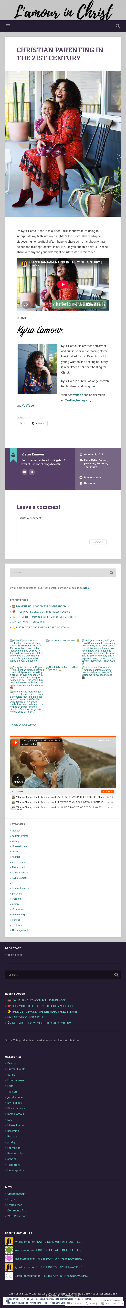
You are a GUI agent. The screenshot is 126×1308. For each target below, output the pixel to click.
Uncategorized (20, 930)
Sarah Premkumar (26, 1275)
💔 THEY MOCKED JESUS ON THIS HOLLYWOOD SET (42, 611)
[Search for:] (63, 572)
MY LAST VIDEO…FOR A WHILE (29, 622)
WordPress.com (17, 1216)
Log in (11, 1199)
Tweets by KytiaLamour (23, 724)
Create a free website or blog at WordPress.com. (45, 1293)
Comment (98, 542)
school (16, 919)
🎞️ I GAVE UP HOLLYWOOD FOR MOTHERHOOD (39, 606)
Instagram (83, 400)
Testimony (90, 466)
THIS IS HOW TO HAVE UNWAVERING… (60, 1258)
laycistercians (23, 1250)
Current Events (20, 835)
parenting (89, 463)
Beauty (16, 830)
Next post (90, 483)
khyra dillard (18, 867)
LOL (14, 883)
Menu (8, 26)
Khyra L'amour (20, 872)
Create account (16, 1193)
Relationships (19, 914)
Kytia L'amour (99, 460)
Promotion (18, 909)
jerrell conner (19, 862)
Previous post (92, 477)
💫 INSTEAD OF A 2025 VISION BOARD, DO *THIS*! (41, 627)
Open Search (117, 26)
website (78, 395)
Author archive (24, 472)
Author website (32, 472)
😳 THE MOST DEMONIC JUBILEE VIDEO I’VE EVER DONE (44, 617)
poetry (15, 904)
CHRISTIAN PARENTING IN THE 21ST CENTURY (60, 53)
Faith (87, 460)
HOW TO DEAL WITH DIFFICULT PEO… (59, 1241)
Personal (102, 463)
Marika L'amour (20, 888)
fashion (16, 856)
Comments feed (17, 1210)
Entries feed (14, 1205)
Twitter (70, 400)
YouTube (28, 405)
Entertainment (20, 846)
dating (15, 841)
